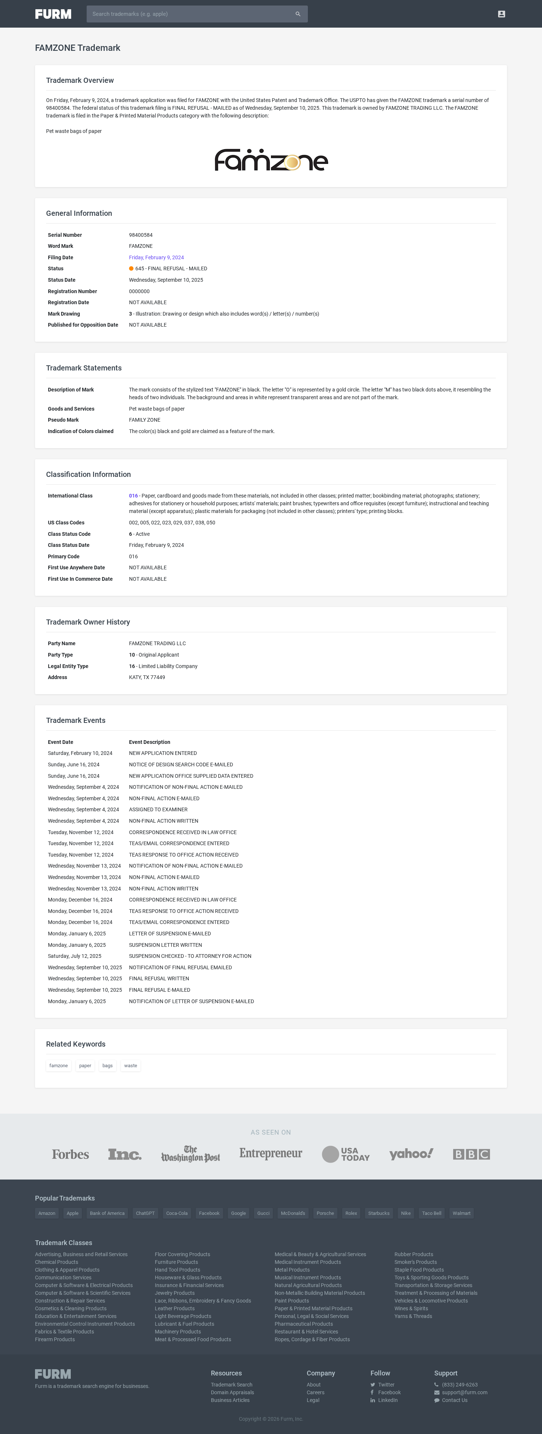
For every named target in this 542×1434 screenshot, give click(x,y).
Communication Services (63, 1277)
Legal (313, 1400)
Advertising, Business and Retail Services (81, 1254)
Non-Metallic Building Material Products (320, 1293)
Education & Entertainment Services (76, 1316)
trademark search (77, 1386)
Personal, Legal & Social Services (312, 1316)
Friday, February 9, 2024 (156, 257)
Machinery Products (178, 1332)
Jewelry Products (175, 1293)
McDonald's (293, 1213)
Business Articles (230, 1400)
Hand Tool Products (177, 1270)
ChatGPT (145, 1213)
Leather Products (175, 1308)
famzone (58, 1065)
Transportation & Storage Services (433, 1285)
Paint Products (292, 1301)
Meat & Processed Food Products (193, 1339)
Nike (406, 1213)
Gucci (263, 1213)
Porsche (325, 1213)
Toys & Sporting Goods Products (432, 1277)
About (314, 1385)
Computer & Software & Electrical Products (84, 1285)
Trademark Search (232, 1385)
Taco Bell (431, 1213)
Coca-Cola (177, 1213)
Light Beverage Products (183, 1316)
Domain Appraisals (232, 1392)
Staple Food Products (419, 1270)
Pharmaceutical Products (304, 1324)
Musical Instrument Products (308, 1277)
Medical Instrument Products (308, 1262)
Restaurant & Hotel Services (306, 1332)
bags (108, 1065)
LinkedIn (387, 1400)
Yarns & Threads (413, 1316)
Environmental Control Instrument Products (85, 1324)
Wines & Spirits (411, 1308)
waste (130, 1065)
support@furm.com (464, 1392)
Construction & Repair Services (70, 1301)
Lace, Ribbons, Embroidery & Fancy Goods (203, 1301)
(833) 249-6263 (459, 1385)
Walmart (461, 1213)
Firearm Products (55, 1339)
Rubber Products (414, 1254)
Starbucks (379, 1213)
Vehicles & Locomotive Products (431, 1301)
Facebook (209, 1213)
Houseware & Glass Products (188, 1277)
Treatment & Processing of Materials (436, 1293)
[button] (502, 14)
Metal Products (292, 1270)
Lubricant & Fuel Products (184, 1324)
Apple (73, 1213)
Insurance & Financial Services (189, 1285)
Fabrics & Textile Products (64, 1332)
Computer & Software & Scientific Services (83, 1293)
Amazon (46, 1213)
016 (133, 496)
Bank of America (107, 1213)
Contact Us (454, 1400)
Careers (315, 1392)
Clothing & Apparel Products (67, 1270)
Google (238, 1213)
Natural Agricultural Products (308, 1285)
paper (85, 1065)
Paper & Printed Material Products (313, 1308)
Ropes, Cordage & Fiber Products (312, 1339)
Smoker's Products (416, 1262)
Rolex (351, 1213)
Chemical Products (56, 1262)
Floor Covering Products (182, 1254)
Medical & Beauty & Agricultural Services (320, 1254)
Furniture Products (176, 1262)
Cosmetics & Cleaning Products (71, 1308)
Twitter (386, 1385)
